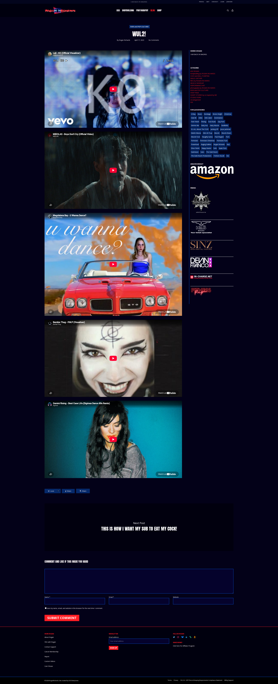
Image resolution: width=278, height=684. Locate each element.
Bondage (207, 114)
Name (47, 597)
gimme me (195, 125)
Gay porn (221, 122)
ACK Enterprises (73, 681)
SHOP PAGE (194, 92)
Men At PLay (207, 133)
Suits (202, 152)
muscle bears (226, 133)
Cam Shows (49, 666)
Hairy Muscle (214, 125)
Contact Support (50, 647)
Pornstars (194, 141)
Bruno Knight (217, 114)
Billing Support (228, 680)
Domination (218, 118)
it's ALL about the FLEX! (199, 129)
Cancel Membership (51, 652)
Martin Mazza (196, 133)
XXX (191, 102)
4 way (193, 114)
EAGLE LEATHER (196, 78)
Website (176, 597)
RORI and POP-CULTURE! (139, 27)
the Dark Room (212, 152)
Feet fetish (195, 122)
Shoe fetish (195, 148)
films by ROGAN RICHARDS (200, 81)
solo (215, 148)
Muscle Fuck (195, 137)
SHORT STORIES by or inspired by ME (203, 95)
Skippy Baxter (206, 148)
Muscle (216, 133)
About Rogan (49, 637)
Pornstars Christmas (207, 141)
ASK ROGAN (194, 71)
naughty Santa (207, 137)
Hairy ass (204, 125)
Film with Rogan (50, 642)
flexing (203, 122)
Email (111, 597)
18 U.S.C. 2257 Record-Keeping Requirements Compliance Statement (201, 680)
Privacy (176, 680)
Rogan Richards (124, 40)
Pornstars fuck (222, 141)
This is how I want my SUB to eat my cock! (139, 527)
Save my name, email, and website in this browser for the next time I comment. (75, 608)
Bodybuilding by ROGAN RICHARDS (202, 73)
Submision (194, 152)
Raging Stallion (206, 144)
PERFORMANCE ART (197, 85)
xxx (228, 156)
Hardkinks (224, 125)
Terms (170, 680)
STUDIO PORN (195, 97)
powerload (195, 144)
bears (200, 114)
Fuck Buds (212, 122)
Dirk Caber (208, 118)
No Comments (154, 40)
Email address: (114, 637)
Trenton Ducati (219, 156)
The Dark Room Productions (201, 156)
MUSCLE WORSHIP (197, 83)
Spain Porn (223, 148)
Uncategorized (195, 100)
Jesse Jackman (225, 129)
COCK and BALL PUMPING (199, 76)
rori (228, 144)
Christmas (227, 114)
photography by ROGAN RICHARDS (202, 88)
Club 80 (193, 118)
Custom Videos (50, 661)
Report (47, 656)
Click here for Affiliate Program (184, 646)
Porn (227, 137)
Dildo (200, 118)
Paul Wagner (219, 137)
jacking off (214, 129)
